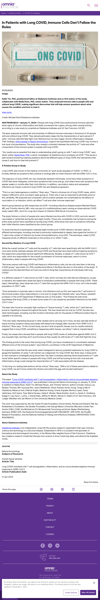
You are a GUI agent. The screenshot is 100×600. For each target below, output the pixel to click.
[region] (50, 588)
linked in (62, 489)
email (73, 489)
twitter (51, 489)
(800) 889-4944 (54, 558)
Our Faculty (50, 520)
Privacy (50, 506)
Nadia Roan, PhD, (22, 155)
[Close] (94, 583)
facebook (41, 489)
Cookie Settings (71, 592)
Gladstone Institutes (11, 428)
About (50, 513)
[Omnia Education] (9, 6)
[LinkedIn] (57, 545)
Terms (50, 499)
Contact (50, 527)
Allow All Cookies (88, 592)
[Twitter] (50, 545)
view (7, 112)
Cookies (50, 534)
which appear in (31, 141)
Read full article (91, 482)
